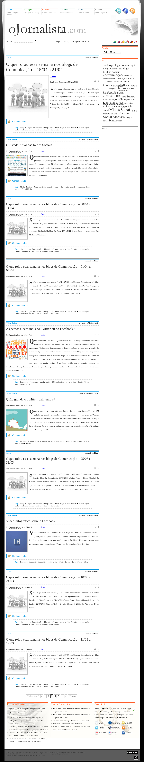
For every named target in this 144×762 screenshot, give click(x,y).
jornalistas (120, 99)
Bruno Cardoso (59, 82)
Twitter (118, 11)
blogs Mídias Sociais (68, 128)
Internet (123, 88)
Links (8, 58)
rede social (59, 187)
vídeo (85, 562)
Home (12, 12)
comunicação (84, 128)
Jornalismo (34, 382)
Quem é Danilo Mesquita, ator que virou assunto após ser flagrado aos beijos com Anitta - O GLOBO (27, 711)
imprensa (134, 85)
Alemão (131, 41)
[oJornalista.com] (47, 30)
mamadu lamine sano (61, 726)
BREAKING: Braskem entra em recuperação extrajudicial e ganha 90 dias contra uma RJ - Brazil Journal (26, 720)
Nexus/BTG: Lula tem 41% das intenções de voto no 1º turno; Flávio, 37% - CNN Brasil (28, 734)
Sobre (83, 10)
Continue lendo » (20, 121)
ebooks (110, 81)
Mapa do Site (10, 754)
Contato (101, 10)
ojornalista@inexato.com (60, 754)
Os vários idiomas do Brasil (71, 723)
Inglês (119, 41)
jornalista (110, 99)
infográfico (42, 562)
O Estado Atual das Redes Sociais (29, 145)
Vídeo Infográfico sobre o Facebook (30, 521)
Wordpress (17, 755)
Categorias (31, 10)
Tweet (53, 76)
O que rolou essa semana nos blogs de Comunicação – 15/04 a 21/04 (42, 67)
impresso (105, 89)
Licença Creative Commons (46, 752)
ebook (105, 82)
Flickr (114, 732)
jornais (132, 88)
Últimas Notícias (17, 704)
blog (105, 65)
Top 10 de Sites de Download (77, 720)
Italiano (127, 41)
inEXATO (129, 727)
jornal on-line (130, 100)
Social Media (54, 130)
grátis (120, 85)
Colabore (66, 10)
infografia (33, 562)
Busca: (9, 41)
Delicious (116, 727)
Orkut (101, 722)
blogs (22, 128)
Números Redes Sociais (43, 187)
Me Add (128, 722)
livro (112, 102)
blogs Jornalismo (51, 128)
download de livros (109, 78)
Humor (126, 85)
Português (114, 41)
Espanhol (123, 41)
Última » (72, 696)
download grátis (122, 79)
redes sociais (71, 187)
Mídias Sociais (41, 130)
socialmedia (19, 384)
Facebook (125, 11)
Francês (136, 41)
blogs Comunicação (34, 128)
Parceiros (49, 10)
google (115, 85)
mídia (124, 106)
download (127, 75)
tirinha (105, 120)
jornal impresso (116, 91)
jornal (106, 91)
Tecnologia (127, 117)
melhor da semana (27, 130)
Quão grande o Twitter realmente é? (30, 399)
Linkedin (128, 732)
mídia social (45, 382)
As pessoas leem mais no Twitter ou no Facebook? (40, 329)
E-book (131, 78)
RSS (132, 11)
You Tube (102, 732)
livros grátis (128, 103)
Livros (119, 102)
